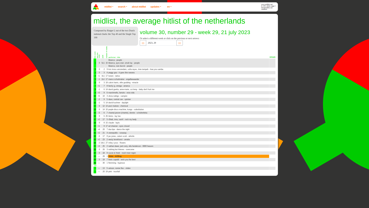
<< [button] (143, 43)
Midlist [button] (108, 6)
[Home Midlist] (96, 6)
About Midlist (139, 6)
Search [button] (121, 6)
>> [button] (179, 43)
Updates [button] (154, 6)
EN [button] (168, 6)
